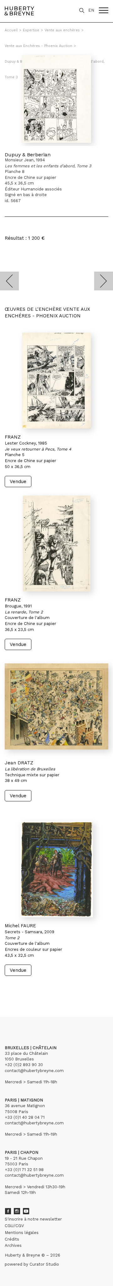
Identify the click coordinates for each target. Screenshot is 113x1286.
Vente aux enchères (62, 30)
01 (10, 988)
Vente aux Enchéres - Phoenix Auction (38, 46)
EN (91, 10)
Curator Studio (44, 1264)
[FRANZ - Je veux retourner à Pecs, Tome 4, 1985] (56, 381)
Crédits (12, 1239)
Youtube (26, 1211)
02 (16, 988)
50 (67, 988)
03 (22, 988)
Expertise (31, 30)
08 (53, 988)
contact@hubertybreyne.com (34, 1070)
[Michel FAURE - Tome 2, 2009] (56, 869)
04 (28, 988)
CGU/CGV (14, 1225)
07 (47, 988)
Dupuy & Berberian (28, 155)
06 (41, 988)
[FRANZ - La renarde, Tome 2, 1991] (56, 544)
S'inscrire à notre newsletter (33, 1219)
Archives (13, 1245)
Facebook (8, 1211)
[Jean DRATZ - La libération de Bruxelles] (56, 706)
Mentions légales (22, 1232)
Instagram (17, 1211)
